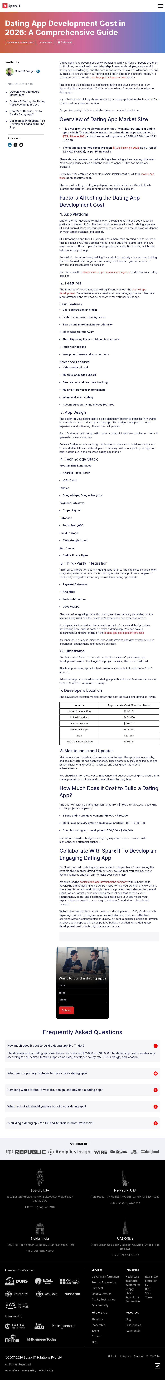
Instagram (125, 1356)
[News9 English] (134, 1152)
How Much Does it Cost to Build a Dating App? (26, 113)
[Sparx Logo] (11, 6)
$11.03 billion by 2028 (125, 147)
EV (146, 1285)
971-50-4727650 (129, 1255)
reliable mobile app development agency (106, 272)
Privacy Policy (29, 1370)
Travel (148, 1297)
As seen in (78, 1143)
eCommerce (133, 1285)
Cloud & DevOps (101, 1294)
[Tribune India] (118, 1152)
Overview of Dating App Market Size (24, 93)
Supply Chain (130, 1291)
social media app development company (104, 881)
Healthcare (132, 1276)
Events (96, 1330)
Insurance (132, 1281)
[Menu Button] (160, 6)
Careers (96, 1336)
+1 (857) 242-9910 (44, 1207)
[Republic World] (30, 1152)
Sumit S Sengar (25, 71)
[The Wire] (100, 1152)
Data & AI (97, 1288)
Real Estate (152, 1276)
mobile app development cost (108, 77)
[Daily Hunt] (150, 1152)
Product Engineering (104, 1282)
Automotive (133, 1301)
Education (151, 1281)
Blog (128, 1319)
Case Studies (133, 1325)
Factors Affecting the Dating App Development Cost (27, 103)
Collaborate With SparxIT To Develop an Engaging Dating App (27, 124)
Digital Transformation (105, 1276)
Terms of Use (12, 1370)
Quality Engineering (103, 1299)
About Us (97, 1319)
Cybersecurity (100, 1305)
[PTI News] (9, 1152)
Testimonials (133, 1330)
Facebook (139, 1356)
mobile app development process (124, 632)
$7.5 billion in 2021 (74, 136)
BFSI (147, 1289)
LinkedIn (112, 1356)
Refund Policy (46, 1370)
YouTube (155, 1356)
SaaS (148, 1293)
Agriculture (132, 1297)
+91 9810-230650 (44, 1251)
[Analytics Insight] (70, 1152)
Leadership (98, 1325)
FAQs (95, 1342)
